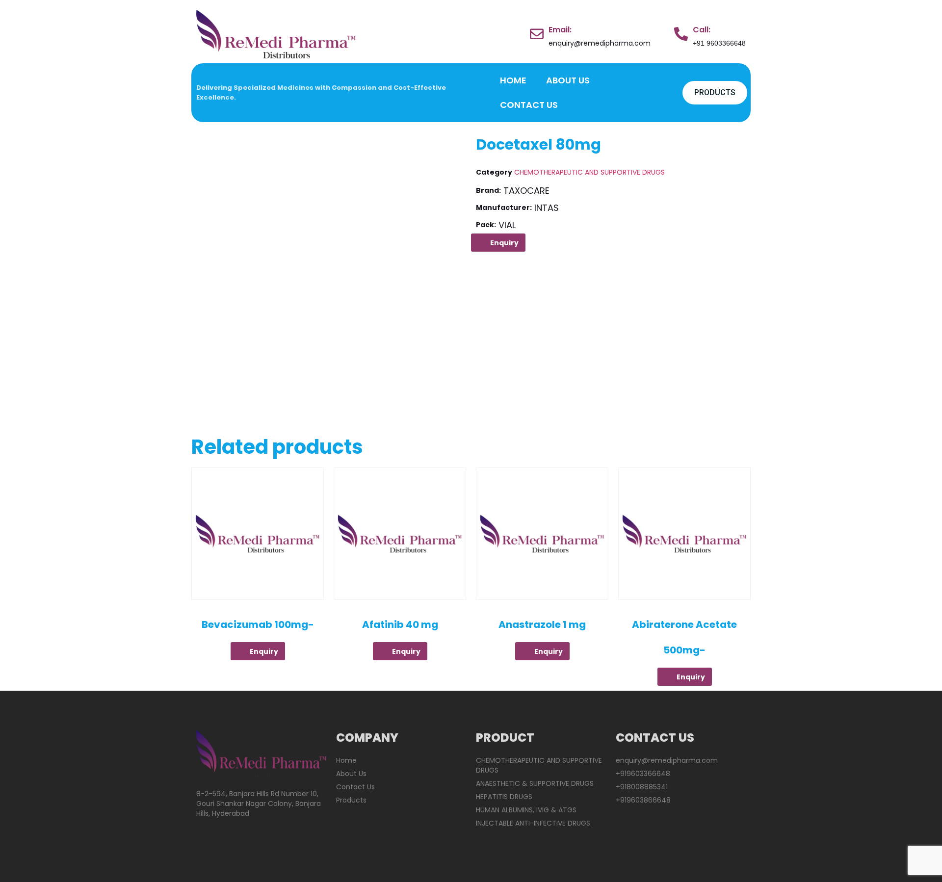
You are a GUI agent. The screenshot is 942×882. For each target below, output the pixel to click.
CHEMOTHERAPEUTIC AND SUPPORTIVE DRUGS (589, 172)
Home (513, 80)
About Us (568, 80)
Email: (560, 29)
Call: (701, 29)
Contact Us (529, 105)
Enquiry (504, 243)
